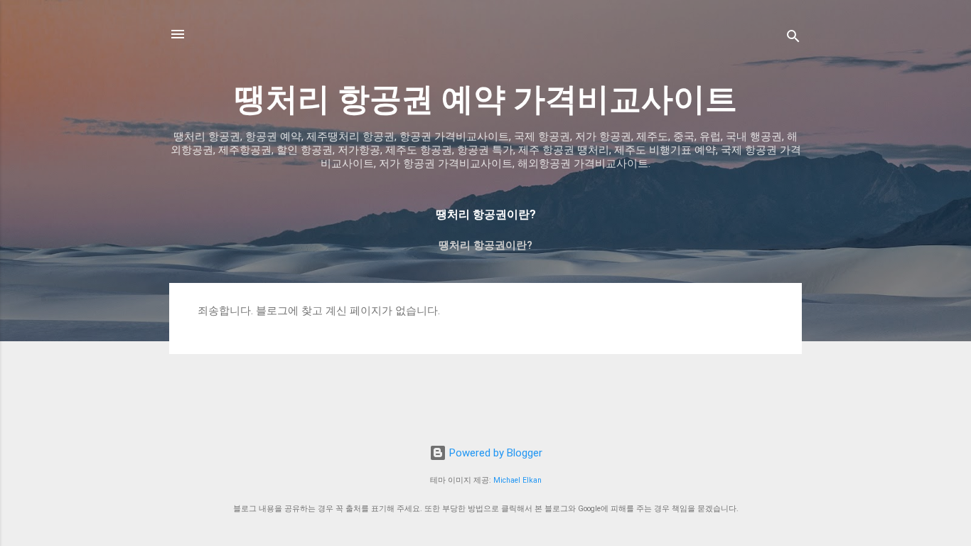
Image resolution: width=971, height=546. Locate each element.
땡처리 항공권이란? (485, 245)
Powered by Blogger (494, 452)
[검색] (793, 38)
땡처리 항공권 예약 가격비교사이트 (485, 99)
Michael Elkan (517, 480)
